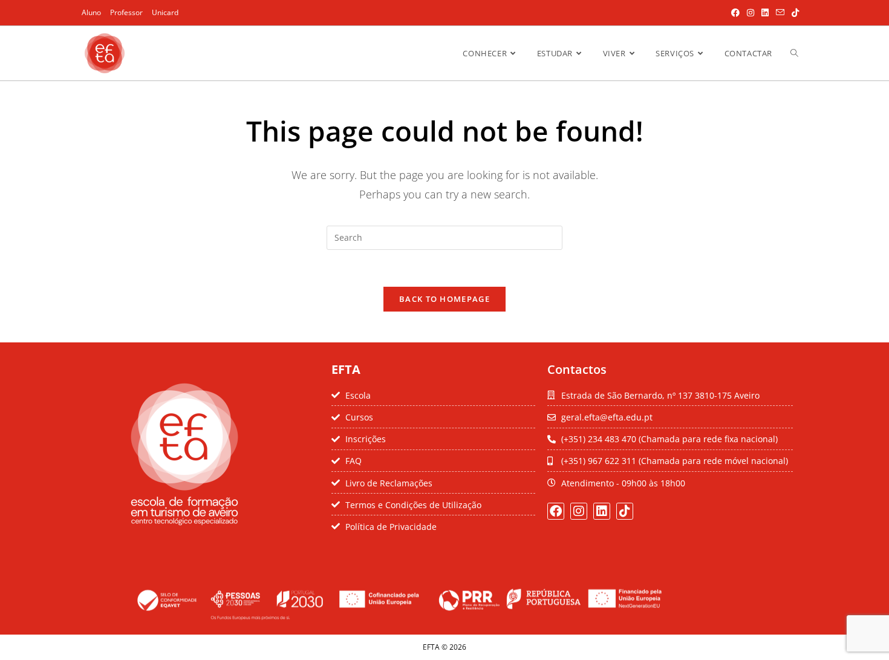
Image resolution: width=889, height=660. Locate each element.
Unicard (165, 12)
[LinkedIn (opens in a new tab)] (765, 13)
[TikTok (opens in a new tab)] (793, 13)
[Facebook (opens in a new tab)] (735, 13)
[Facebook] (555, 511)
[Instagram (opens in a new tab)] (750, 13)
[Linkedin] (601, 511)
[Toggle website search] (794, 53)
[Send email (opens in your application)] (780, 13)
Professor (126, 12)
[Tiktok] (624, 511)
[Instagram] (578, 511)
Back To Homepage (444, 298)
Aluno (91, 12)
